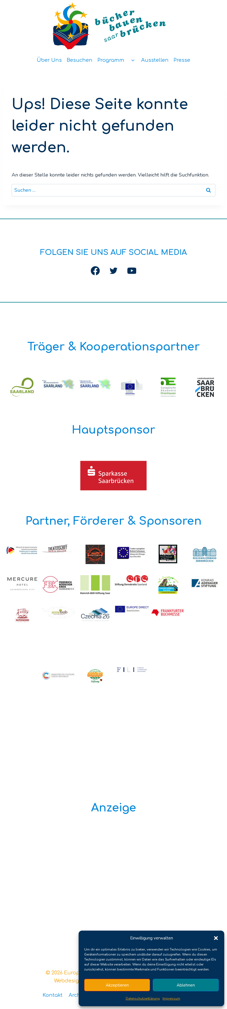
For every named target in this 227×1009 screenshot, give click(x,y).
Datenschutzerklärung (143, 998)
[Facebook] (95, 271)
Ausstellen (155, 60)
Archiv (77, 995)
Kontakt (53, 995)
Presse (182, 60)
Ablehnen (186, 985)
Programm (110, 60)
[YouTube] (132, 271)
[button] (216, 938)
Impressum (171, 998)
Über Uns (49, 60)
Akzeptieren (117, 985)
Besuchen (79, 60)
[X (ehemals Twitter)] (114, 271)
